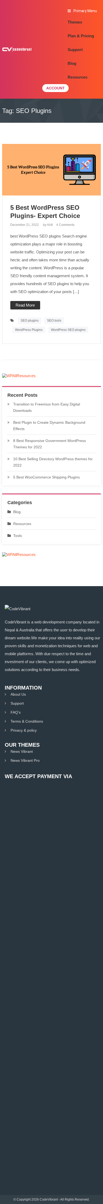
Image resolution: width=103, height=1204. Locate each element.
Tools (17, 535)
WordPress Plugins (29, 330)
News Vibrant (22, 751)
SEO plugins (30, 320)
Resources (77, 77)
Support (75, 49)
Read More (25, 305)
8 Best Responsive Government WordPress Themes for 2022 (49, 444)
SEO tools (54, 320)
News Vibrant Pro (25, 760)
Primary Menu (85, 11)
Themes (75, 22)
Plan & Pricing (81, 36)
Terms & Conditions (27, 721)
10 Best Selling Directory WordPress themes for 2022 (53, 462)
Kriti (50, 225)
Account (55, 88)
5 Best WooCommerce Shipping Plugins (46, 477)
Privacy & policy (24, 730)
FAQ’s (16, 712)
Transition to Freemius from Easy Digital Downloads (46, 407)
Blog (72, 63)
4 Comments (65, 225)
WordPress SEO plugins (68, 330)
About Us (18, 694)
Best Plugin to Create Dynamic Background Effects (49, 425)
